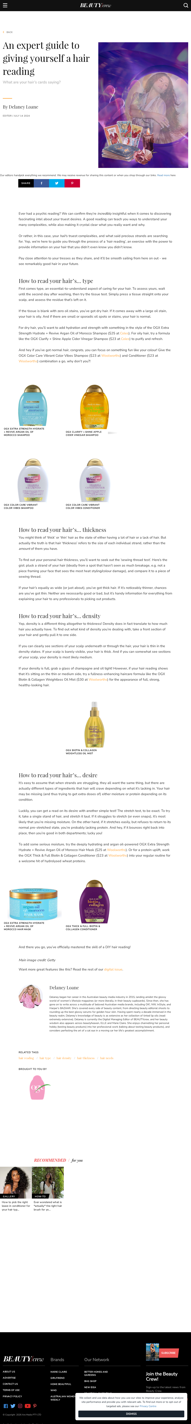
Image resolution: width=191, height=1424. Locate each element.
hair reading (26, 1058)
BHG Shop (90, 1381)
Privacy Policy (12, 1396)
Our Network (96, 1360)
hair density (64, 1058)
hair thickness (86, 1058)
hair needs (106, 1058)
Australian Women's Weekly (64, 1398)
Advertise (9, 1377)
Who (54, 1390)
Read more (163, 175)
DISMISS (131, 1414)
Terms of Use (11, 1390)
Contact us (10, 1383)
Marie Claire (59, 1371)
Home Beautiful (61, 1384)
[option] (16, 1189)
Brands (57, 1360)
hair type (45, 1058)
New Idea (90, 1387)
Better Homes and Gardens (96, 1373)
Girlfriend (58, 1378)
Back (9, 32)
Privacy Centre (148, 1406)
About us (9, 1371)
